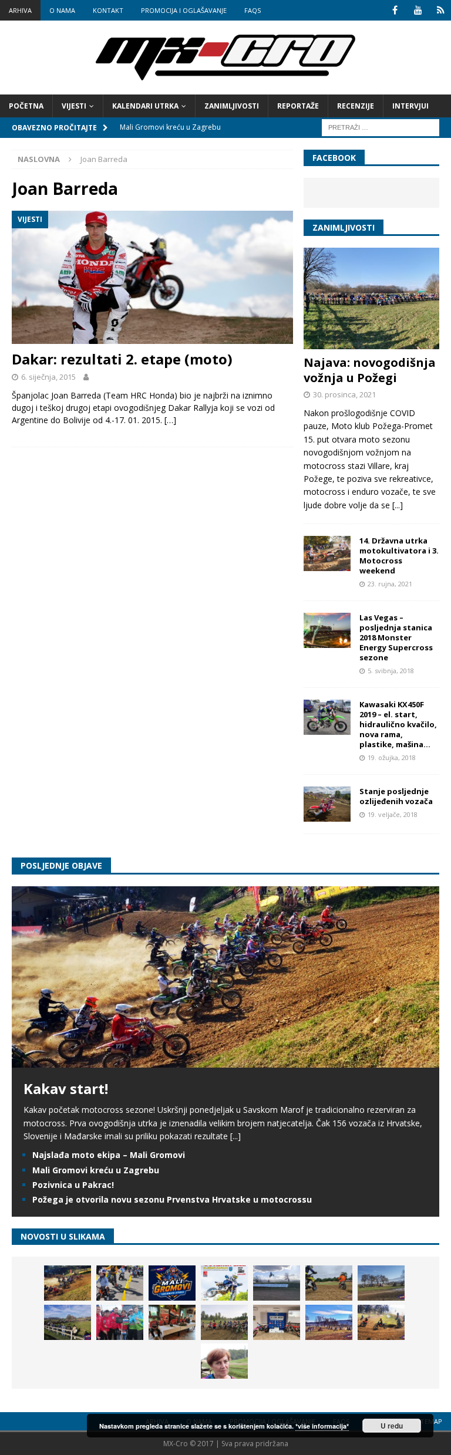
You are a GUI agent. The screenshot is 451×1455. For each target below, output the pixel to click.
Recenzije (355, 106)
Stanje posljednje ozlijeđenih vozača (396, 796)
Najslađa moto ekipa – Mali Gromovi (108, 1154)
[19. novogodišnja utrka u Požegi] (67, 1322)
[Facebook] (395, 10)
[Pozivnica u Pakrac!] (224, 1283)
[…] (170, 420)
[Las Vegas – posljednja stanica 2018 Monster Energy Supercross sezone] (327, 630)
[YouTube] (418, 10)
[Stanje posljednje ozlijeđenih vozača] (327, 804)
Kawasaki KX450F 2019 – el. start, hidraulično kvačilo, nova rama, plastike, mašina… (398, 724)
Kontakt (108, 10)
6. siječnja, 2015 (48, 377)
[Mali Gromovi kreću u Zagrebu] (172, 1283)
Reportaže (298, 106)
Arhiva (20, 10)
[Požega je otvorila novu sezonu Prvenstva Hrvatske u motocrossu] (276, 1283)
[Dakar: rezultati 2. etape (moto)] (152, 277)
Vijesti (74, 106)
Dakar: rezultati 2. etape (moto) (122, 359)
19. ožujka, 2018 (392, 757)
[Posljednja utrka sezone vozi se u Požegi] (381, 1322)
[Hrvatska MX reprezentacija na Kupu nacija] (172, 1322)
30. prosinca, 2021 (344, 394)
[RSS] (440, 10)
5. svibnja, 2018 (391, 670)
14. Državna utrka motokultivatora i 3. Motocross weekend (399, 555)
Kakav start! (65, 1088)
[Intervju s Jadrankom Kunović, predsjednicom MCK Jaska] (224, 1361)
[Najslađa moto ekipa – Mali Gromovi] (119, 1283)
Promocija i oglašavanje (184, 10)
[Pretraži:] (380, 126)
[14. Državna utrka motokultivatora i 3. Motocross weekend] (327, 553)
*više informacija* (322, 1426)
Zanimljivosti (231, 106)
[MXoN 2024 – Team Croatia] (119, 1322)
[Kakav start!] (225, 1060)
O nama (62, 10)
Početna (26, 106)
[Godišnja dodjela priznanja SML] (276, 1322)
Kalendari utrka (145, 106)
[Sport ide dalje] (328, 1283)
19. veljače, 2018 (393, 814)
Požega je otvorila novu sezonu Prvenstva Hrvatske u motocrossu (172, 1199)
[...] (397, 505)
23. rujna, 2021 (390, 583)
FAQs (252, 10)
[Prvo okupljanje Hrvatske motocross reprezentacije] (224, 1322)
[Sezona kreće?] (381, 1283)
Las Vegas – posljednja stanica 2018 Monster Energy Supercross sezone (396, 637)
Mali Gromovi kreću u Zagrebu (95, 1170)
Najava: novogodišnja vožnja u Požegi (370, 370)
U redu (392, 1425)
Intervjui (410, 106)
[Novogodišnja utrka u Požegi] (328, 1322)
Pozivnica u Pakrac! (73, 1184)
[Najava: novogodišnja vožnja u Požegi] (371, 298)
